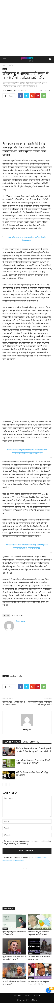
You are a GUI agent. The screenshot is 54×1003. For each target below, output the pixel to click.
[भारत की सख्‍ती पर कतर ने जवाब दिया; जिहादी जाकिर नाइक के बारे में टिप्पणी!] (9, 763)
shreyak (8, 90)
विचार (30, 928)
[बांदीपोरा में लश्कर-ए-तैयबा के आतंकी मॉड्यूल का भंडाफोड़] (9, 775)
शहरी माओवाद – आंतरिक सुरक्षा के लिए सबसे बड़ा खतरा (14, 703)
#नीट (20, 676)
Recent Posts (17, 615)
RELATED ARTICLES (12, 742)
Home (5, 65)
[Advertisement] (27, 28)
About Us (27, 996)
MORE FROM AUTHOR (31, 742)
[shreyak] (9, 626)
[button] (50, 59)
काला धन (31, 978)
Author (6, 615)
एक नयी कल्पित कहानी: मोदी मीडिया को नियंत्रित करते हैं (39, 703)
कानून (4, 953)
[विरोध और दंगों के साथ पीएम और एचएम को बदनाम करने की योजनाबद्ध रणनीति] (14, 971)
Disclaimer (17, 996)
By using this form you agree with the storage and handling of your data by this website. (27, 842)
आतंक (11, 65)
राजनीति (5, 928)
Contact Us (36, 996)
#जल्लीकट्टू (13, 676)
